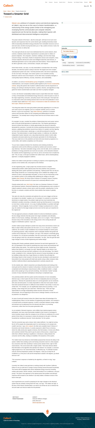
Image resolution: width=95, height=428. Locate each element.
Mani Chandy (20, 178)
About (9, 11)
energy (64, 62)
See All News (65, 71)
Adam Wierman (37, 111)
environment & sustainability (83, 62)
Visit (46, 2)
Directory (70, 2)
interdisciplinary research (69, 65)
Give (90, 2)
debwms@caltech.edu (38, 402)
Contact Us (23, 423)
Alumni (86, 2)
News (13, 11)
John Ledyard (29, 326)
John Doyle (29, 184)
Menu (85, 6)
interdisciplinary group (31, 81)
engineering (71, 62)
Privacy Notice (46, 423)
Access (56, 2)
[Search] (91, 6)
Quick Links (62, 2)
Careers (51, 2)
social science (80, 65)
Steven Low (16, 23)
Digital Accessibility (55, 423)
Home (4, 11)
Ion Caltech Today (78, 2)
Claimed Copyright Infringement (35, 423)
